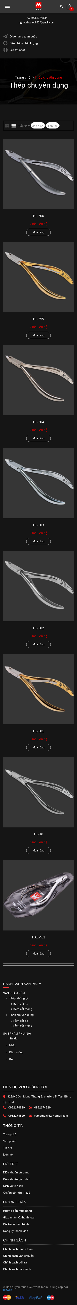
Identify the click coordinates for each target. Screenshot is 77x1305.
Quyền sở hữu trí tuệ (16, 1192)
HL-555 (38, 319)
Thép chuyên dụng (21, 1014)
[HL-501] (38, 689)
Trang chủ (23, 77)
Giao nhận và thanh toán (19, 1217)
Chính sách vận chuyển (18, 1255)
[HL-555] (38, 277)
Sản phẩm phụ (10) (17, 1033)
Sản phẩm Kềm (14, 993)
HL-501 (38, 731)
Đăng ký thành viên (15, 1230)
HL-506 (38, 216)
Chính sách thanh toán (18, 1249)
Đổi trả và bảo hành (16, 1224)
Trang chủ (9, 1134)
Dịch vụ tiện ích (13, 1185)
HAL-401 (38, 937)
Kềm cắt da (20, 1004)
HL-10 (38, 834)
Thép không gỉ (18, 998)
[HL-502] (38, 586)
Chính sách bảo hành (17, 1269)
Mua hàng (38, 232)
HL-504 (38, 422)
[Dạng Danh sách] (14, 126)
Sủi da (13, 1038)
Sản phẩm (9, 1141)
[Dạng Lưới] (7, 126)
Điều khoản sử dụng (16, 1172)
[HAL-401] (38, 895)
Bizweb (7, 1289)
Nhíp (12, 1045)
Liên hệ (8, 1154)
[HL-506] (38, 174)
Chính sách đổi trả (15, 1262)
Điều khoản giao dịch (16, 1179)
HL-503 (38, 525)
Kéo (11, 1059)
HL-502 (38, 628)
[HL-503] (38, 483)
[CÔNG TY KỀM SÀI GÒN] (38, 6)
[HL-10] (38, 792)
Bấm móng (16, 1052)
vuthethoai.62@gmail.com (38, 22)
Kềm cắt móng (22, 1009)
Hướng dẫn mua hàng (17, 1210)
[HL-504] (38, 380)
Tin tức (7, 1147)
